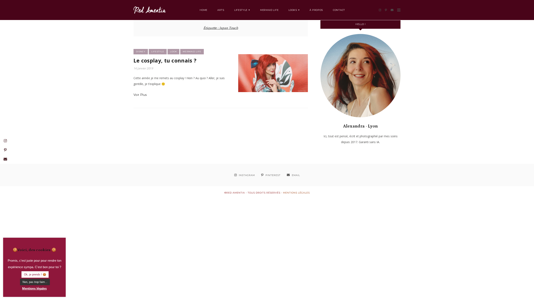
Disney (140, 51)
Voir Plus (140, 95)
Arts (220, 10)
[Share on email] (243, 82)
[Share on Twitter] (243, 67)
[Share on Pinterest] (243, 75)
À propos (316, 10)
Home (203, 10)
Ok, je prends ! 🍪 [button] (35, 274)
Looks (292, 10)
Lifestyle (240, 10)
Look (173, 51)
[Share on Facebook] (243, 60)
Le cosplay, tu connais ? (165, 60)
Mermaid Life (269, 10)
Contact (339, 10)
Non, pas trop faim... (35, 282)
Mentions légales (296, 192)
